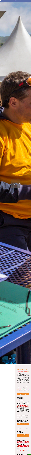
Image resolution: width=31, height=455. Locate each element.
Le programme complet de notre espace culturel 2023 (23, 435)
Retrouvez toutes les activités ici (23, 424)
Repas (17, 453)
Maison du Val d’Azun (27, 386)
